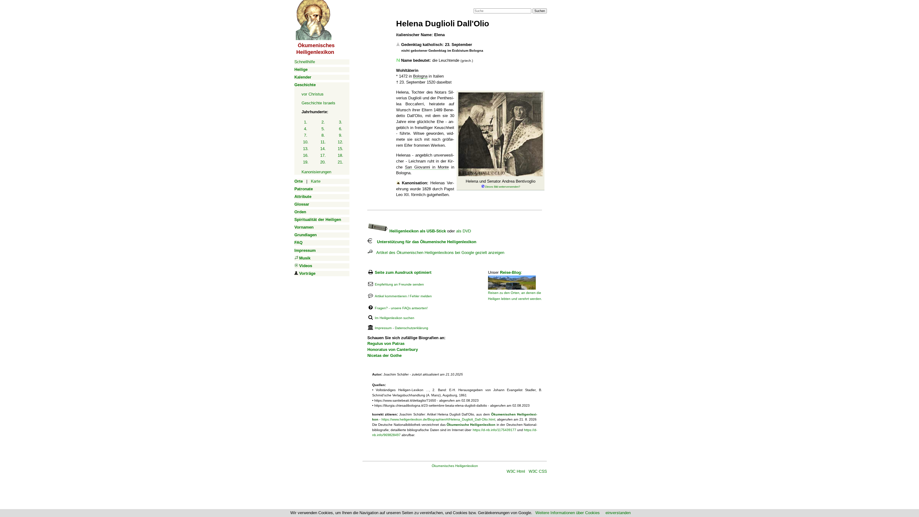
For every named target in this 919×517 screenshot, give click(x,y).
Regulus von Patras (385, 343)
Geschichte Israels (318, 103)
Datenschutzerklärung (411, 328)
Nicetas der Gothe (384, 355)
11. (323, 142)
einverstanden (618, 513)
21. (340, 162)
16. (305, 155)
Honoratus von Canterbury (392, 349)
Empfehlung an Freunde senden (399, 284)
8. (323, 135)
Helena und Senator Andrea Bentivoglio (500, 181)
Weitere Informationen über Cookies (567, 513)
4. (305, 129)
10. (305, 142)
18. (340, 155)
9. (340, 135)
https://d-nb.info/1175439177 (494, 430)
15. (340, 148)
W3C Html (516, 471)
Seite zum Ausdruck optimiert (403, 272)
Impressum (383, 328)
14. (323, 148)
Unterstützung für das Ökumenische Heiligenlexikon (424, 242)
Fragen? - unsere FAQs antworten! (401, 308)
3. (340, 122)
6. (340, 129)
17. (323, 155)
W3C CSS (538, 471)
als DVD (463, 231)
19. (305, 162)
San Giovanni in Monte (427, 167)
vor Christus (313, 94)
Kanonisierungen (316, 172)
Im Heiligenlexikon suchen (394, 318)
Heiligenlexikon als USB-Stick (417, 231)
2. (323, 122)
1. (305, 122)
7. (305, 135)
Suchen (539, 11)
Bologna (420, 76)
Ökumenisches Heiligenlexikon (455, 466)
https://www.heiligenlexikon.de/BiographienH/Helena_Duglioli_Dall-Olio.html (438, 419)
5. (323, 129)
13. (305, 148)
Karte (315, 181)
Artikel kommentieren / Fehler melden (403, 296)
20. (323, 162)
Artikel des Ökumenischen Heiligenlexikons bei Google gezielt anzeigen (438, 252)
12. (340, 142)
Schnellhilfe (304, 62)
